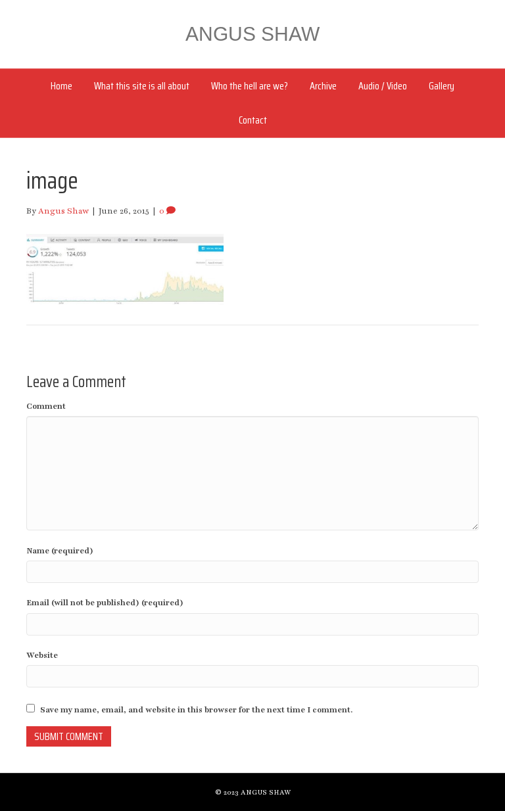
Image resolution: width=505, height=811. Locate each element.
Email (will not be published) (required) (104, 602)
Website (42, 655)
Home (61, 86)
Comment (46, 406)
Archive (323, 86)
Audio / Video (382, 86)
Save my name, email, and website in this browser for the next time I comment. (196, 710)
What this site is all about (141, 86)
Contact (253, 120)
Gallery (441, 86)
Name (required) (59, 550)
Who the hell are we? (249, 86)
